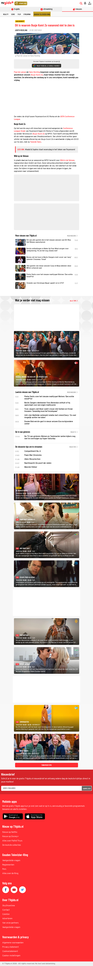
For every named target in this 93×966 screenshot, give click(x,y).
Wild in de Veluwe (67, 160)
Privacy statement (10, 947)
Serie (13, 14)
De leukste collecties (11, 845)
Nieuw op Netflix (9, 832)
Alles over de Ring (10, 873)
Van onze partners (10, 923)
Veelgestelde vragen (11, 860)
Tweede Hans (35, 142)
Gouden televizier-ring (42, 14)
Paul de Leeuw (20, 72)
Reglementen (8, 865)
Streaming (27, 14)
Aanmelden (87, 788)
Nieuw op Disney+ (10, 836)
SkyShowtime (8, 905)
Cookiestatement (10, 951)
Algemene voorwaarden (13, 943)
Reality (5, 14)
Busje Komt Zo (37, 75)
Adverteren (7, 918)
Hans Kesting (34, 72)
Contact (6, 910)
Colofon (6, 914)
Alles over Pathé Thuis (12, 841)
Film (19, 14)
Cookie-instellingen (11, 955)
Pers (4, 869)
